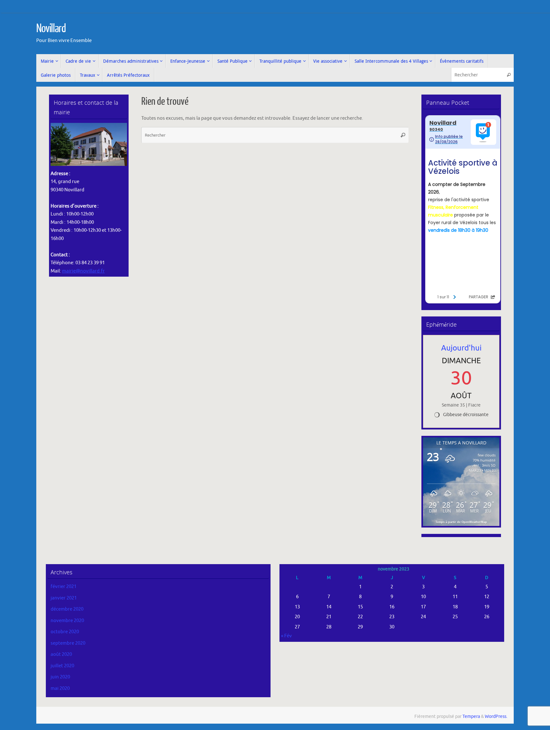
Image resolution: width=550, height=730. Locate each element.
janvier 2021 (64, 598)
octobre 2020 (65, 632)
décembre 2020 (67, 609)
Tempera (471, 716)
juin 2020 (60, 677)
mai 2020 (60, 688)
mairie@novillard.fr (83, 271)
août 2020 (61, 654)
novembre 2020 (67, 621)
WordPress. (496, 716)
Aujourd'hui (461, 348)
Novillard (51, 28)
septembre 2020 (68, 643)
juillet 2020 (62, 666)
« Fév (286, 636)
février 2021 (63, 587)
